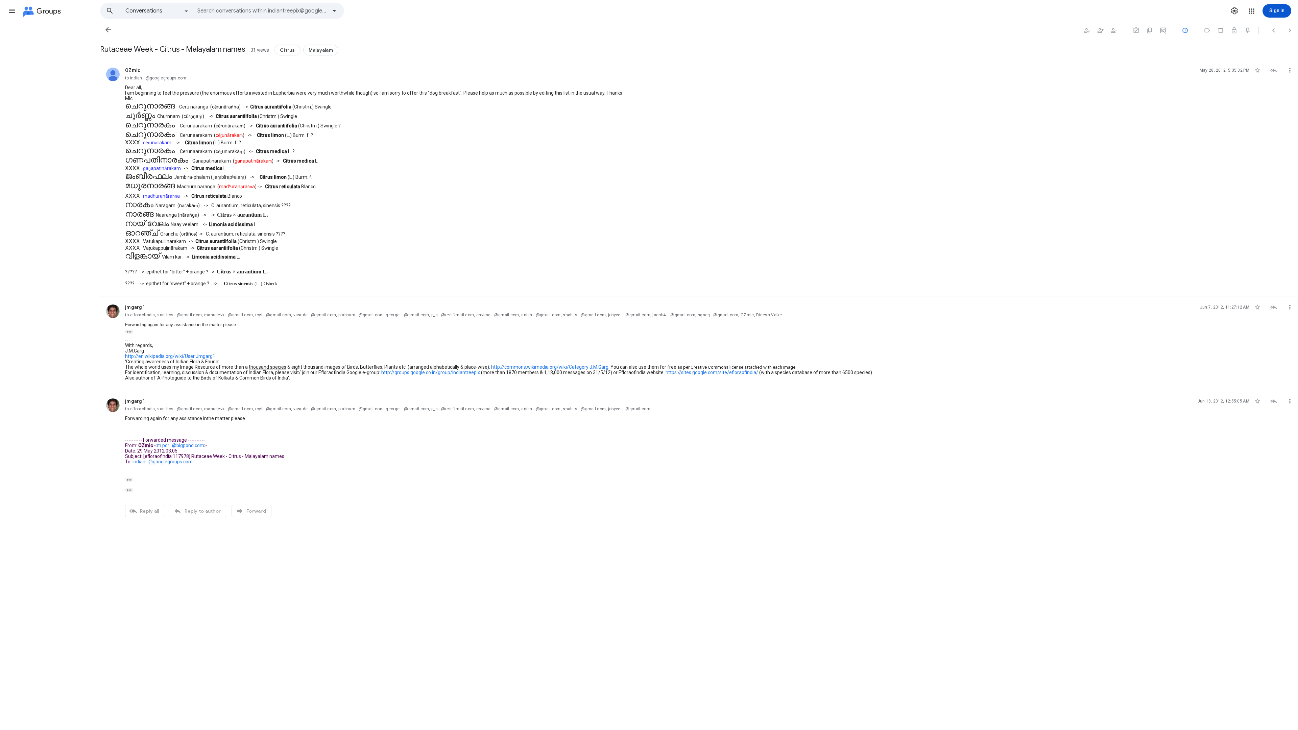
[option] (157, 11)
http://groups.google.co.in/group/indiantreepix (430, 372)
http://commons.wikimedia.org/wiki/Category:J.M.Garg (549, 367)
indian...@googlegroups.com (163, 461)
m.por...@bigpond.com (180, 445)
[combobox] (262, 11)
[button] (12, 11)
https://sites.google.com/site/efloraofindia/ (712, 372)
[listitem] (699, 177)
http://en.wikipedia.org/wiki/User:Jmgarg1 (170, 356)
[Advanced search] (334, 11)
